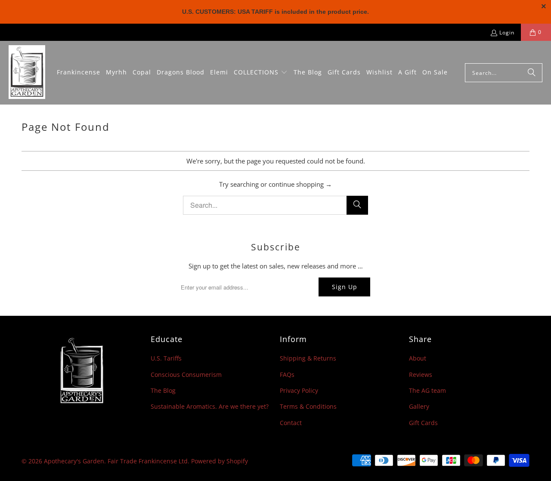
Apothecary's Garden (74, 461)
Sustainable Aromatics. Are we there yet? (210, 406)
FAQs (287, 374)
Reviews (420, 374)
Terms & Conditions (308, 406)
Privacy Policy (299, 390)
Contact (291, 423)
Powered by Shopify (219, 461)
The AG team (427, 390)
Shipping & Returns (308, 358)
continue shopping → (300, 184)
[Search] (531, 72)
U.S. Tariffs (166, 358)
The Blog (163, 390)
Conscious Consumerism (186, 374)
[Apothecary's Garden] (27, 72)
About (417, 358)
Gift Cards (423, 423)
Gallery (419, 406)
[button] (261, 72)
